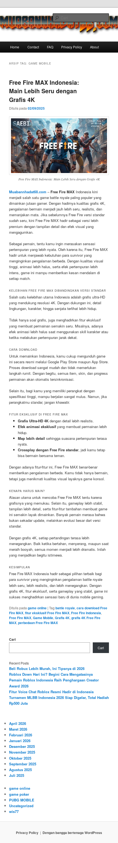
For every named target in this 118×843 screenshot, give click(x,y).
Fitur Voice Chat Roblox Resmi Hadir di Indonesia (51, 691)
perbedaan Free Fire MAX (38, 622)
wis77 (14, 811)
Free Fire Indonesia (86, 612)
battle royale (65, 607)
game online (37, 607)
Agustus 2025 (20, 769)
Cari (12, 639)
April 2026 (17, 723)
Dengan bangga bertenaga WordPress (72, 832)
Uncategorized (21, 805)
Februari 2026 (20, 734)
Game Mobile (43, 617)
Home (14, 47)
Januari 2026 (19, 740)
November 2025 (22, 752)
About (94, 47)
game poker (19, 794)
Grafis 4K (62, 617)
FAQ (50, 47)
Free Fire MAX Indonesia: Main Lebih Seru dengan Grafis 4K (44, 91)
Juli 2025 (16, 775)
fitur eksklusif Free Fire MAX (47, 612)
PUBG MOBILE (21, 800)
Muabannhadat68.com (27, 191)
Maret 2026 (18, 729)
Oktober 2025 (20, 758)
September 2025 (22, 763)
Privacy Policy (71, 47)
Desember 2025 (22, 746)
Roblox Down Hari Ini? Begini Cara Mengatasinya (51, 674)
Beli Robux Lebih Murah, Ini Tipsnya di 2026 (47, 668)
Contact (33, 47)
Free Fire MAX (20, 617)
